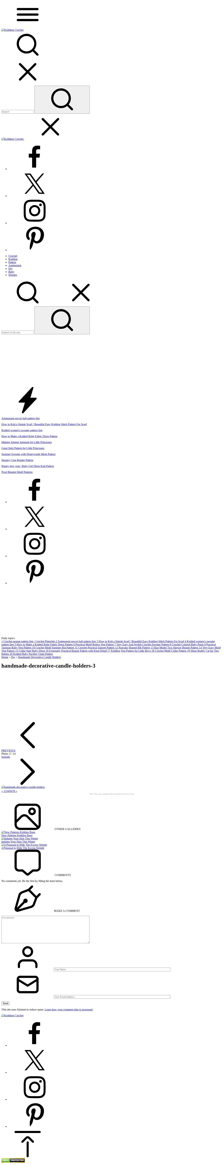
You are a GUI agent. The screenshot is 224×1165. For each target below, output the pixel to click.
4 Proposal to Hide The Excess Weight (22, 847)
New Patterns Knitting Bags (16, 835)
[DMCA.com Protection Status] (13, 1161)
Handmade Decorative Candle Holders (39, 657)
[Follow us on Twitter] (34, 195)
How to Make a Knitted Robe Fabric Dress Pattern (29, 436)
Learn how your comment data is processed (69, 1009)
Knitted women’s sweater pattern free (22, 430)
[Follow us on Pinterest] (34, 249)
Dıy (13, 657)
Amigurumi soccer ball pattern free (20, 418)
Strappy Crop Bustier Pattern (17, 460)
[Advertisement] (112, 360)
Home (4, 657)
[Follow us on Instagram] (34, 222)
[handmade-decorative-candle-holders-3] (23, 787)
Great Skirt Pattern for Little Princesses (22, 448)
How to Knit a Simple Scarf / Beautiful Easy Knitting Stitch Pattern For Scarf (44, 424)
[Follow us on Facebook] (34, 168)
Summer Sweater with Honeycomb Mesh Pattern (28, 454)
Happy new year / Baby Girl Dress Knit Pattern (27, 466)
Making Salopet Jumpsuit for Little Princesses (26, 442)
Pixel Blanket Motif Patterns (17, 472)
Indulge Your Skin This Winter (18, 841)
